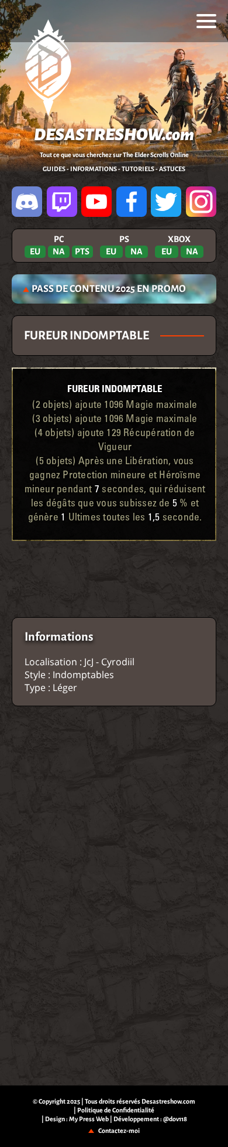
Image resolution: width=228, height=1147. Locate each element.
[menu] (206, 21)
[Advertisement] (114, 579)
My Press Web (89, 1118)
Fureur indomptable (115, 388)
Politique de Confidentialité (115, 1110)
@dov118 (175, 1118)
